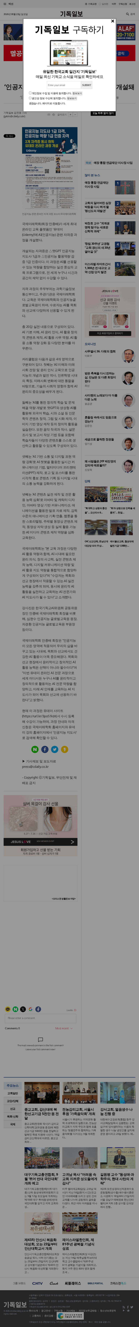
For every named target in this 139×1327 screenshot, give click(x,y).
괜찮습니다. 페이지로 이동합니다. (47, 103)
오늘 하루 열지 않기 (103, 113)
